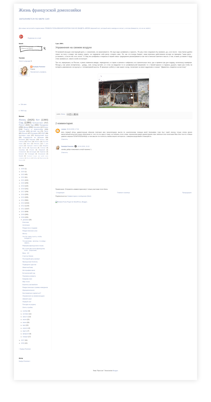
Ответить (64, 139)
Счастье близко (27, 256)
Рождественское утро (29, 231)
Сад (21, 122)
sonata (63, 129)
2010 (23, 211)
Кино (28, 143)
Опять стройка (27, 307)
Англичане (26, 225)
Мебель (42, 139)
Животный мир (27, 267)
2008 (23, 217)
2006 (23, 343)
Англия (24, 147)
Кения (29, 141)
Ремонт (22, 125)
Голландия (31, 154)
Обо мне (23, 104)
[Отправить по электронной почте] (68, 114)
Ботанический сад (28, 273)
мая (24, 325)
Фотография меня (28, 270)
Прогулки (22, 131)
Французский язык (41, 135)
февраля (26, 334)
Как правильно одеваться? (31, 293)
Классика (25, 222)
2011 (23, 209)
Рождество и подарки (29, 228)
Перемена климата (29, 276)
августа (25, 317)
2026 (23, 169)
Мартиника (43, 158)
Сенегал (42, 147)
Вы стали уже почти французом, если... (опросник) (33, 249)
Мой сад (23, 111)
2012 (23, 206)
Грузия (21, 156)
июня (25, 322)
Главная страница (123, 192)
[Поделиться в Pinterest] (77, 114)
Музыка (24, 133)
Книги (46, 127)
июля (25, 319)
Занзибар (22, 150)
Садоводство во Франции (33, 137)
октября (26, 314)
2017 (23, 191)
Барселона (33, 147)
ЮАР (43, 133)
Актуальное (41, 154)
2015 (23, 197)
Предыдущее (187, 192)
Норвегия (43, 152)
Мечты (24, 233)
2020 (23, 183)
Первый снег (26, 302)
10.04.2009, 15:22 (83, 146)
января (25, 337)
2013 (23, 203)
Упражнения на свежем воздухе (33, 296)
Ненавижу (34, 133)
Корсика (32, 139)
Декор (25, 127)
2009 (23, 214)
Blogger (115, 370)
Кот (38, 119)
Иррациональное (28, 290)
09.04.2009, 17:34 (73, 129)
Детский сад (35, 131)
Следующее (60, 192)
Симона (21, 141)
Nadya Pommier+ (24, 361)
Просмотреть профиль (38, 72)
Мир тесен (26, 282)
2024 (23, 172)
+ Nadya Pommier (25, 349)
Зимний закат (27, 299)
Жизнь (63, 114)
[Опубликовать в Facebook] (75, 114)
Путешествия (37, 123)
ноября (25, 311)
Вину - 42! (25, 253)
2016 (23, 194)
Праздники (44, 125)
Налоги (21, 160)
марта (25, 331)
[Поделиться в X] (72, 114)
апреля (25, 328)
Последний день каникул (31, 259)
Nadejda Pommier (67, 146)
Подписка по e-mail (34, 38)
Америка (45, 145)
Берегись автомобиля (30, 284)
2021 (23, 180)
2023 (23, 174)
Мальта (37, 141)
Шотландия (32, 152)
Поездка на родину (29, 304)
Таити (46, 131)
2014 (23, 200)
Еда (32, 125)
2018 (23, 189)
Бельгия (21, 154)
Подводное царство (29, 264)
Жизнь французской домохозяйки (50, 10)
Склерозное (22, 152)
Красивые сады (24, 135)
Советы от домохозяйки (33, 129)
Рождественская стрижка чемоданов (35, 287)
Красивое (36, 127)
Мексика (36, 143)
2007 (23, 340)
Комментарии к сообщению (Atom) (79, 196)
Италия (31, 150)
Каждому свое (27, 279)
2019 (23, 186)
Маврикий (42, 150)
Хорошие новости (32, 145)
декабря (26, 220)
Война (35, 158)
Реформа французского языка (32, 246)
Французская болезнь (30, 262)
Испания (22, 139)
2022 (23, 177)
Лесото (29, 158)
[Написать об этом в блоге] (70, 114)
